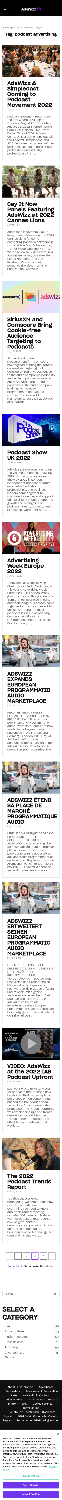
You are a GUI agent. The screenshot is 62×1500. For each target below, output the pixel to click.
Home (5, 27)
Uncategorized (14, 1352)
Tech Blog (11, 1347)
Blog (7, 1326)
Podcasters (13, 1391)
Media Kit (28, 1395)
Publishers (26, 1387)
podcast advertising (22, 27)
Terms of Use (31, 1407)
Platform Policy (17, 1403)
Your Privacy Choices (41, 1399)
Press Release (14, 1342)
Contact (44, 1395)
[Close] (58, 1433)
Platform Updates (16, 1336)
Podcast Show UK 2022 (27, 455)
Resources (32, 1391)
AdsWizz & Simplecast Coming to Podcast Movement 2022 (29, 94)
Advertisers (46, 1387)
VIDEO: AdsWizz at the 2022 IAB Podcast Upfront (30, 1071)
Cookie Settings (31, 1476)
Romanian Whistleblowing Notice (37, 1420)
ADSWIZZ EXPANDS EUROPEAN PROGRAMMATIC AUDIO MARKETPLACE (28, 687)
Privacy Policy (14, 1399)
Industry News (14, 1331)
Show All (10, 1357)
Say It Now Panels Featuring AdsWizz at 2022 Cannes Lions (30, 212)
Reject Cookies (31, 1485)
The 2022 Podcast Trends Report (29, 1181)
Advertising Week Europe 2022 (25, 566)
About (11, 1387)
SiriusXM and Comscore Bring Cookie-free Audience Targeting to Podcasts (29, 333)
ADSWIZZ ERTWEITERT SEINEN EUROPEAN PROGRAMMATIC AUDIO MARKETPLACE (28, 937)
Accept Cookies (31, 1494)
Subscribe (14, 1266)
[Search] (55, 1294)
